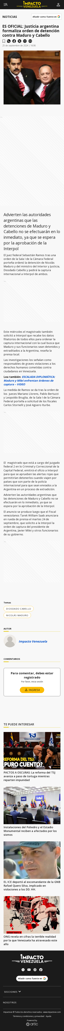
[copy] (30, 41)
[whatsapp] (9, 41)
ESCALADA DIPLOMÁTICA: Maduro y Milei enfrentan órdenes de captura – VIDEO (29, 380)
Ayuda (48, 1016)
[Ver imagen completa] (57, 54)
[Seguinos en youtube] (29, 970)
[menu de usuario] (58, 4)
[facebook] (14, 41)
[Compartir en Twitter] (19, 41)
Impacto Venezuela (33, 641)
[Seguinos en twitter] (23, 970)
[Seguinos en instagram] (35, 970)
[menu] (5, 4)
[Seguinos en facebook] (41, 970)
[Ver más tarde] (3, 41)
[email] (25, 41)
